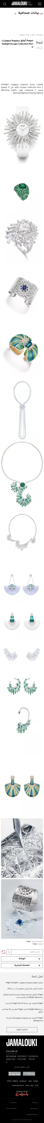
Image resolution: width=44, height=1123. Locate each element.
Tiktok (31, 1059)
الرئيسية (40, 35)
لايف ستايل (29, 1086)
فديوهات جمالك (12, 1081)
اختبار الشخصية (18, 1086)
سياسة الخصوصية (31, 1114)
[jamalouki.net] (22, 3)
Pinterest (22, 1057)
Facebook (33, 1057)
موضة (35, 1081)
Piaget (28, 942)
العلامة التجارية (22, 965)
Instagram (11, 1057)
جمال (30, 1081)
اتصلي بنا (34, 1102)
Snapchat (10, 1059)
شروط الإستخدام (11, 1108)
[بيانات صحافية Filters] (3, 952)
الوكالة (22, 959)
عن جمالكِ (13, 1102)
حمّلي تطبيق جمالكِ (22, 1067)
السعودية (23, 1081)
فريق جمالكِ (33, 1108)
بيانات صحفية (24, 35)
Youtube (21, 1059)
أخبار (33, 35)
